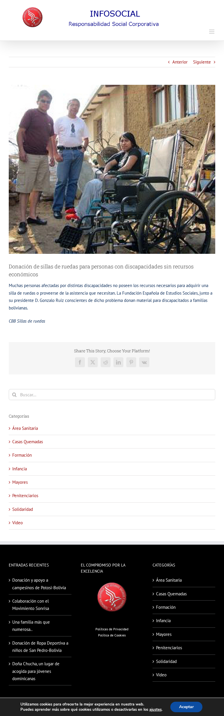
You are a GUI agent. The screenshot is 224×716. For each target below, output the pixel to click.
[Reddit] (106, 362)
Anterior (180, 62)
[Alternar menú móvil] (212, 32)
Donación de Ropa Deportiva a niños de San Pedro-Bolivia (40, 646)
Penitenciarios (25, 495)
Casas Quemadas (27, 441)
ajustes (155, 709)
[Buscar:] (112, 394)
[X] (93, 362)
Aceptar (186, 707)
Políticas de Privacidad (111, 629)
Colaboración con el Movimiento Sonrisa (30, 604)
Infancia (19, 469)
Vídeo (17, 522)
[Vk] (144, 362)
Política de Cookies (112, 635)
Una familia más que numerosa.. (31, 625)
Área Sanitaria (25, 428)
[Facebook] (80, 362)
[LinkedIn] (118, 362)
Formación (22, 455)
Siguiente (202, 62)
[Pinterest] (131, 362)
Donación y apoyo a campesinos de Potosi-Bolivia (39, 583)
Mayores (20, 482)
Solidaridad (22, 509)
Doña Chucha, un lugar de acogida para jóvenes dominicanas (36, 671)
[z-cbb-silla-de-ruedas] (112, 169)
